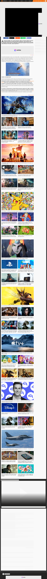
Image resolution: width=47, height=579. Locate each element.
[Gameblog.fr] (4, 1)
